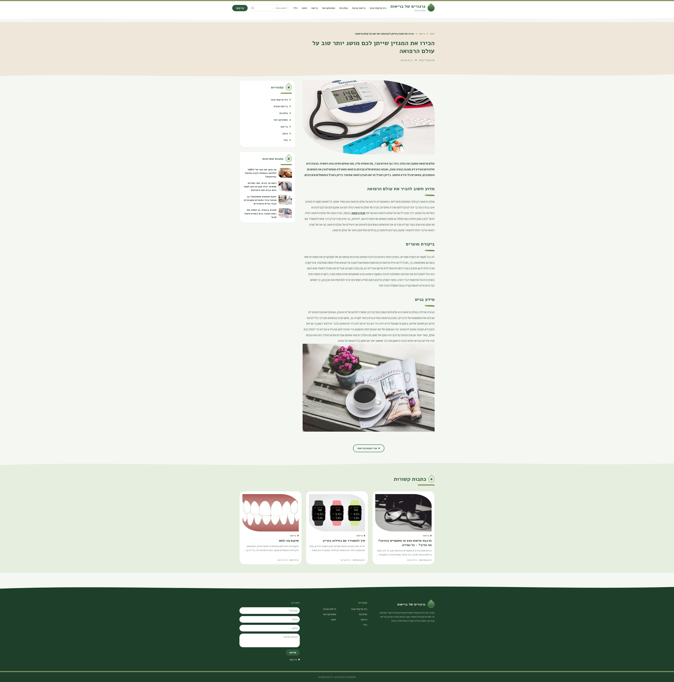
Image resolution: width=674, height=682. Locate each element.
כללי (295, 8)
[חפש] (252, 8)
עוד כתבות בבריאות (367, 448)
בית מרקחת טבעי (378, 8)
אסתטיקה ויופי (328, 8)
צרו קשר (240, 8)
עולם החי (343, 8)
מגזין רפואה (358, 213)
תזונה (304, 8)
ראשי (432, 33)
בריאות (314, 8)
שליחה (292, 652)
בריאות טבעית (358, 8)
